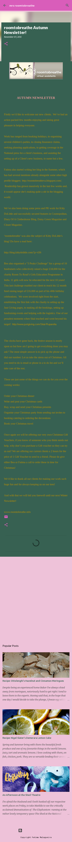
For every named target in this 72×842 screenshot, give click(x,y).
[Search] (67, 5)
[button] (6, 44)
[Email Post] (6, 518)
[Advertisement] (36, 598)
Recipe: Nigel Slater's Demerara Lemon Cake (27, 738)
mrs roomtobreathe (21, 5)
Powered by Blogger (38, 830)
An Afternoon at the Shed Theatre (21, 795)
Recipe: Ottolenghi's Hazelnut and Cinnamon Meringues (33, 681)
